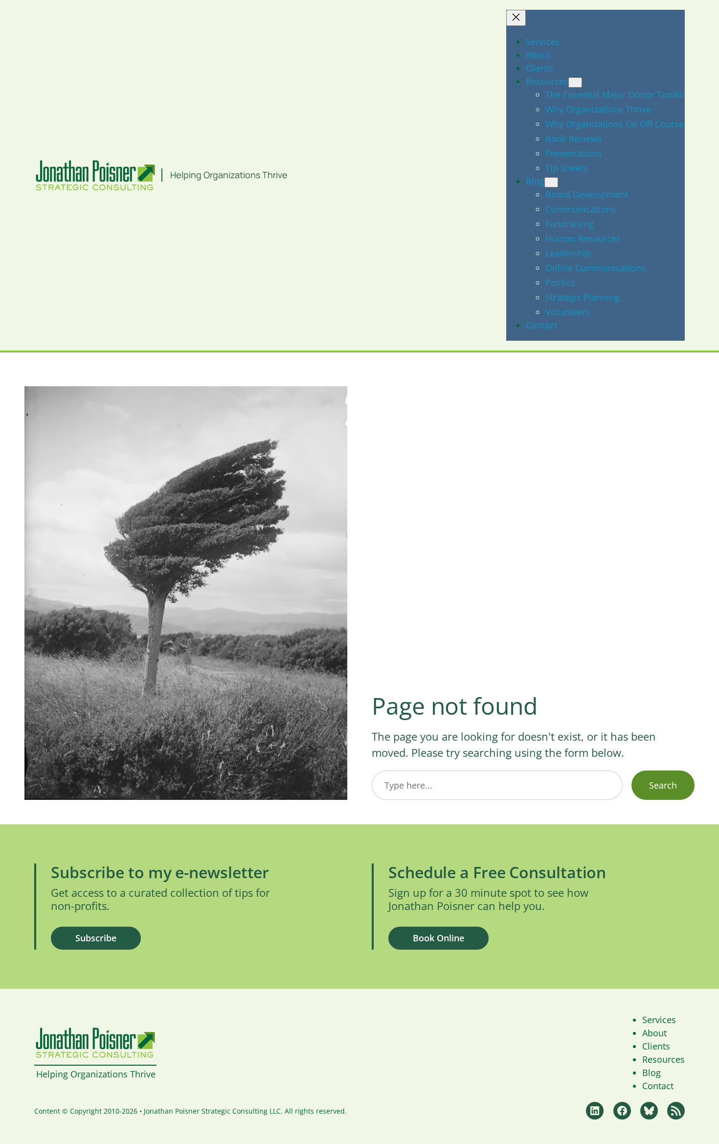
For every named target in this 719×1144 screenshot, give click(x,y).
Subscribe (95, 938)
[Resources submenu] (575, 82)
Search (663, 785)
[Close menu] (516, 18)
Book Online (438, 938)
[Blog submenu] (551, 182)
